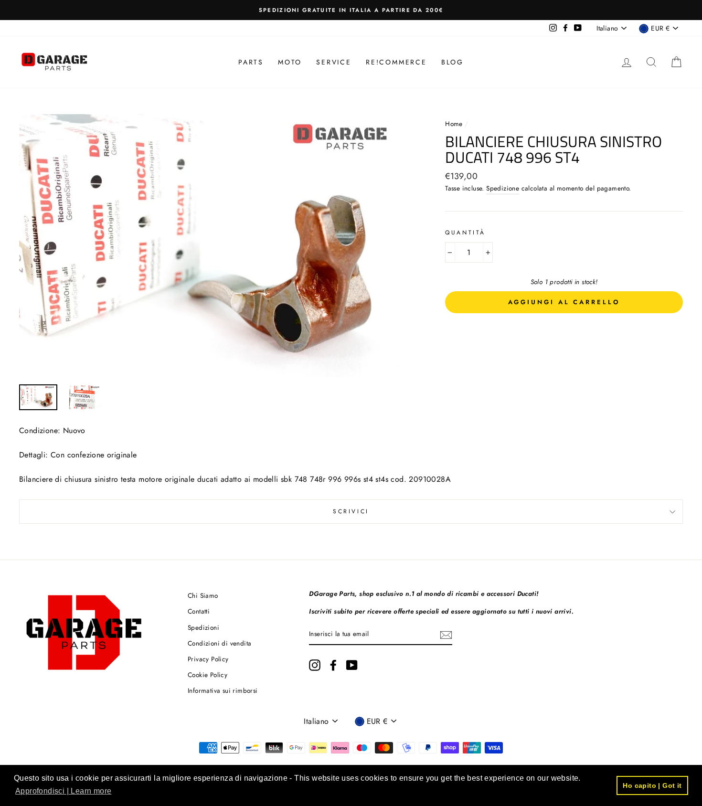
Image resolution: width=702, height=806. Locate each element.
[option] (351, 10)
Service (333, 62)
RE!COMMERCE (396, 62)
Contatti (199, 611)
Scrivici (351, 511)
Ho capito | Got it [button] (652, 785)
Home (455, 123)
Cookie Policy (207, 674)
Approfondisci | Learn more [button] (63, 791)
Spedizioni (203, 627)
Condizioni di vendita (219, 643)
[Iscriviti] (446, 634)
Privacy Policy (208, 659)
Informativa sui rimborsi (223, 690)
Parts (251, 62)
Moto (290, 62)
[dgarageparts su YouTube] (352, 665)
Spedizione (502, 188)
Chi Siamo (203, 595)
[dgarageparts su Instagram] (314, 665)
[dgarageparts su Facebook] (333, 665)
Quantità (465, 232)
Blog (452, 62)
